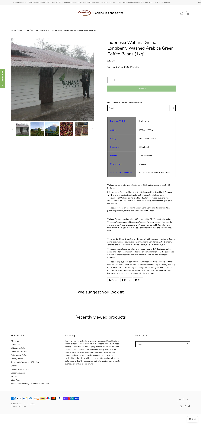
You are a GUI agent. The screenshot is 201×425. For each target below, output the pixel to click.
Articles (14, 376)
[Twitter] (189, 406)
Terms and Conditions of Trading (25, 362)
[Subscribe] (173, 108)
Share (127, 280)
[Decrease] (109, 80)
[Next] (92, 129)
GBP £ (181, 399)
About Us (15, 341)
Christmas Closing (19, 351)
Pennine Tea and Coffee (108, 13)
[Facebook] (185, 406)
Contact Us (15, 344)
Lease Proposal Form (20, 369)
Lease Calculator (18, 373)
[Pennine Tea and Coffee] (84, 13)
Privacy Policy (17, 358)
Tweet (114, 280)
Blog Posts (15, 380)
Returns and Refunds (20, 355)
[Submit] (187, 344)
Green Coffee (23, 30)
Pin (139, 280)
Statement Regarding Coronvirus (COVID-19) (30, 383)
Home (13, 30)
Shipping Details (18, 348)
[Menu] (14, 13)
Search (14, 365)
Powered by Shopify (18, 406)
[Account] (182, 13)
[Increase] (119, 80)
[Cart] (188, 13)
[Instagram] (181, 406)
